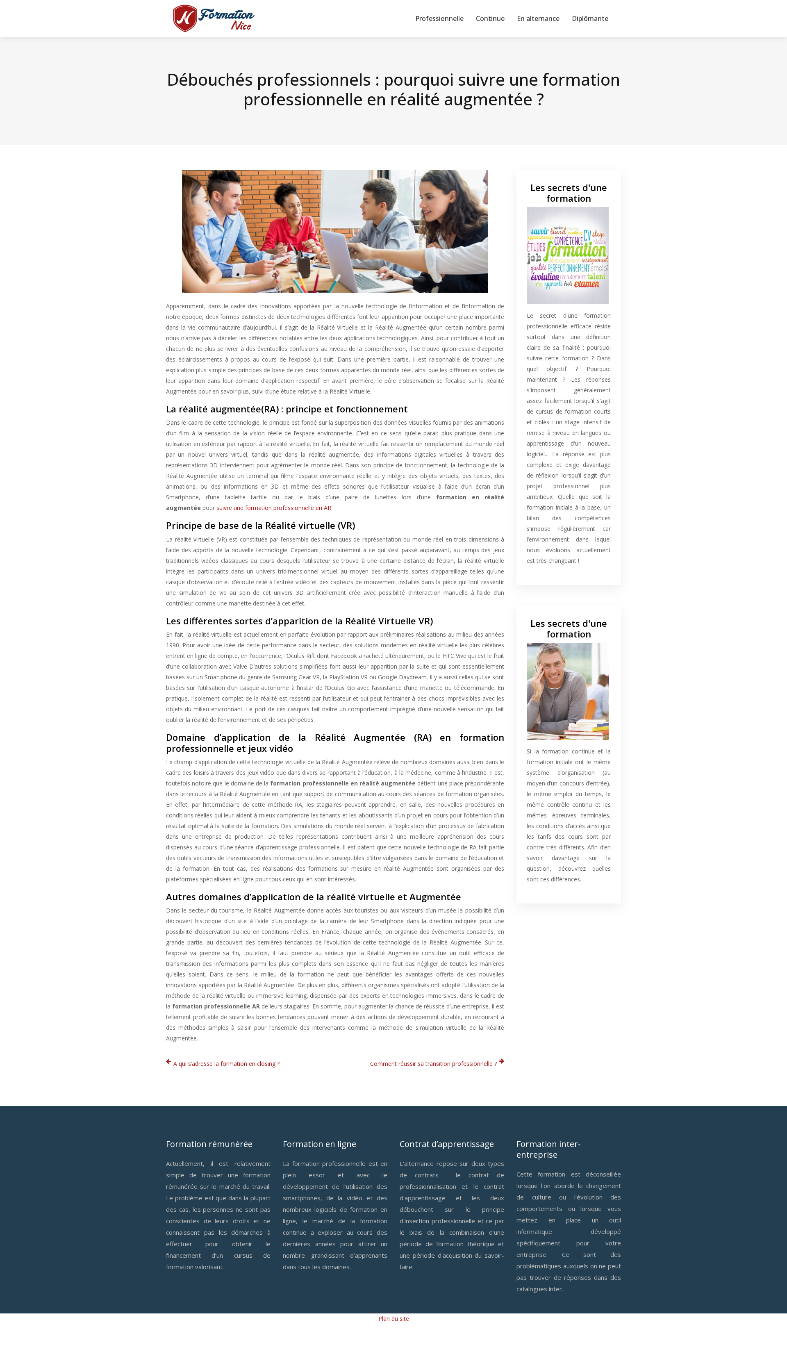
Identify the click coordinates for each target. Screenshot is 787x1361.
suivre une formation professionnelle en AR (273, 508)
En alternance (538, 18)
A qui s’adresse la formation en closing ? (226, 1063)
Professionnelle (439, 18)
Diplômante (590, 18)
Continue (490, 18)
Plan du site (393, 1318)
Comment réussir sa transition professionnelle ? (433, 1063)
